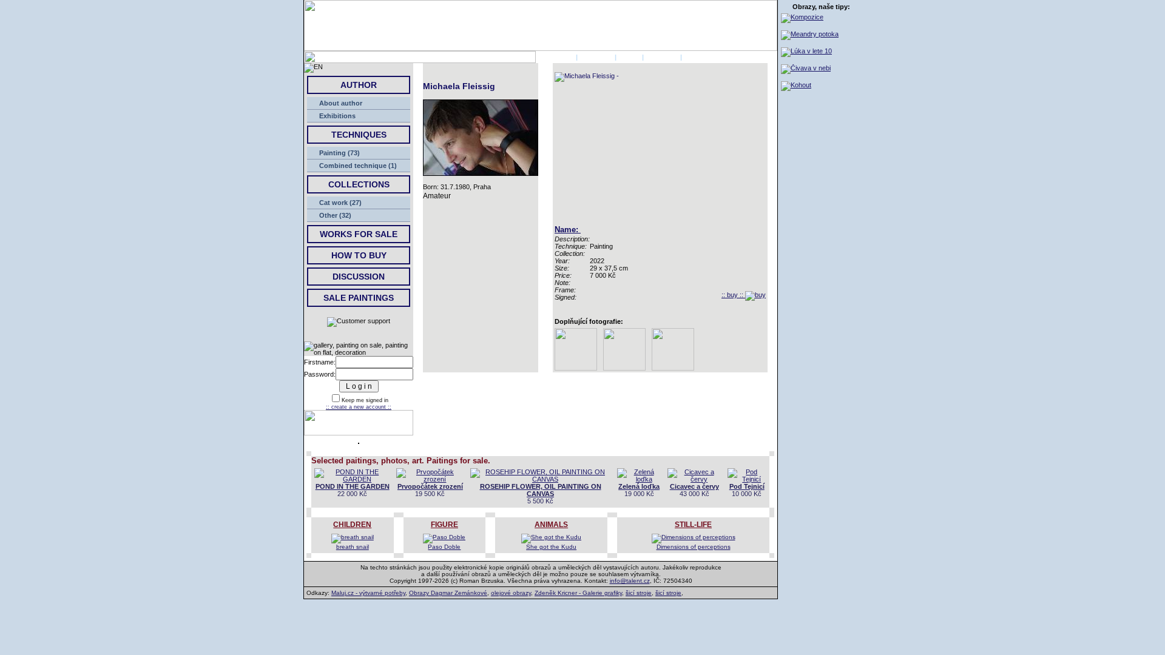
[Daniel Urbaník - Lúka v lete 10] (806, 51)
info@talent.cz (630, 580)
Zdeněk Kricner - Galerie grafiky (578, 593)
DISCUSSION (359, 276)
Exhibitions (337, 115)
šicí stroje (639, 593)
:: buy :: (733, 294)
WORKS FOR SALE (358, 234)
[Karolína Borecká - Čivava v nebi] (806, 68)
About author (340, 103)
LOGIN (629, 57)
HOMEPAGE (555, 57)
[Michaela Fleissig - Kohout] (796, 85)
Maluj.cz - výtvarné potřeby (368, 593)
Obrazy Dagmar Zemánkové (448, 593)
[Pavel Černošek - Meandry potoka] (810, 34)
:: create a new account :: (358, 407)
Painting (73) (339, 152)
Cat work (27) (340, 202)
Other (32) (335, 215)
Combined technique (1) (358, 165)
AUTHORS (596, 57)
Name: (568, 229)
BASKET (697, 57)
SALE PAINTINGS (358, 298)
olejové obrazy (511, 593)
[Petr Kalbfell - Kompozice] (802, 17)
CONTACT (662, 57)
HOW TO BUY (359, 255)
